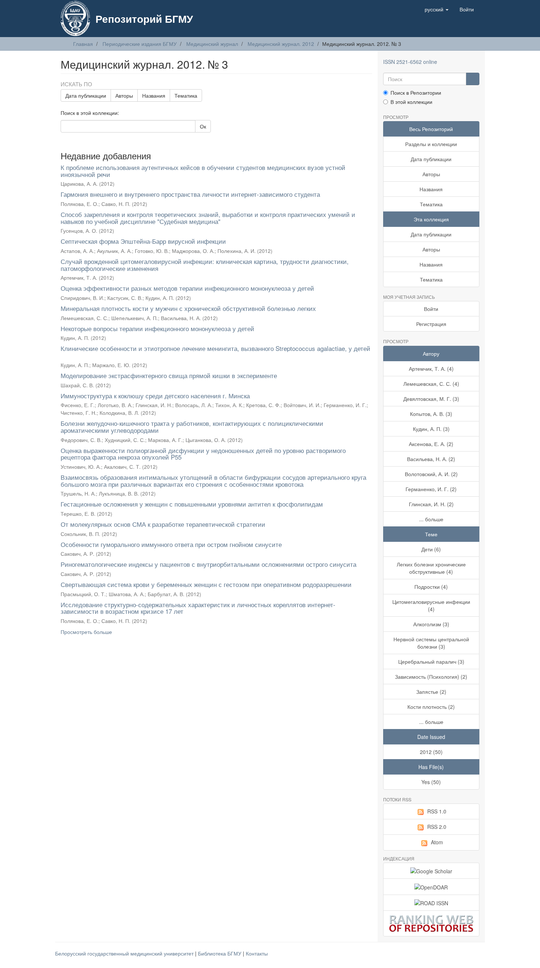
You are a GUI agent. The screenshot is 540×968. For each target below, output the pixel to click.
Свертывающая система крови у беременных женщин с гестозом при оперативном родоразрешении (206, 584)
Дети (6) (431, 549)
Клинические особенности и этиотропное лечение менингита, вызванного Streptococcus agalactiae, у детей (215, 348)
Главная (83, 43)
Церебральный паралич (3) (431, 661)
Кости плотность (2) (431, 706)
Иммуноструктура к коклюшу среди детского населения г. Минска (155, 395)
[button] (436, 9)
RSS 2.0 (436, 826)
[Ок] (472, 79)
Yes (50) (431, 782)
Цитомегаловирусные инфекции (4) (431, 605)
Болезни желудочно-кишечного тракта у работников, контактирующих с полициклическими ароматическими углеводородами (192, 426)
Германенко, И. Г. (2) (431, 489)
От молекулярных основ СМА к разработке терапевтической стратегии (163, 524)
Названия (153, 95)
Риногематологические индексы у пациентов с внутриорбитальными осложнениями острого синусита (208, 564)
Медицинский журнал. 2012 (281, 43)
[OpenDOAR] (431, 886)
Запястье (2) (431, 691)
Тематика (185, 95)
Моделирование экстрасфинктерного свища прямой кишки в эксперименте (169, 375)
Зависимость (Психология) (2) (431, 676)
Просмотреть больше (86, 631)
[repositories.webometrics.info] (431, 923)
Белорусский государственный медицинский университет (125, 953)
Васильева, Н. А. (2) (431, 459)
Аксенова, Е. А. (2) (431, 443)
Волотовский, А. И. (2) (431, 474)
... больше (431, 519)
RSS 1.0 (436, 811)
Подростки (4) (431, 586)
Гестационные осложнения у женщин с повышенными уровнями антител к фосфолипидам (192, 503)
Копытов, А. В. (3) (431, 413)
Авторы (124, 95)
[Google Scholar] (431, 871)
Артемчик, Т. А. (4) (431, 368)
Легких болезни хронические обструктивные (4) (431, 568)
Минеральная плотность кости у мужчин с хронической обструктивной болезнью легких (188, 308)
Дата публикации (85, 95)
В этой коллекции (411, 101)
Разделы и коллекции (431, 144)
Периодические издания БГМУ (139, 43)
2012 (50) (431, 751)
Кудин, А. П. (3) (431, 428)
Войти (431, 308)
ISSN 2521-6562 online (410, 61)
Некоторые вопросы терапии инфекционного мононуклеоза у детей (157, 328)
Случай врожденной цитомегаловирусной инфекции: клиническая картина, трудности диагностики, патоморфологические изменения (205, 265)
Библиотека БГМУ (220, 953)
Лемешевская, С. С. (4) (431, 383)
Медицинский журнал (212, 43)
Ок (203, 126)
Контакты (257, 953)
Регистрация (431, 323)
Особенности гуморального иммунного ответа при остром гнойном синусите (171, 544)
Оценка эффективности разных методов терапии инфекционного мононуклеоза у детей (187, 288)
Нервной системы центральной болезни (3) (431, 642)
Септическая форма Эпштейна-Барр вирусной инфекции (143, 241)
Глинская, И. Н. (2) (431, 504)
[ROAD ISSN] (431, 903)
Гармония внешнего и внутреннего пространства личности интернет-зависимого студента (190, 194)
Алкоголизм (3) (431, 624)
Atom (437, 842)
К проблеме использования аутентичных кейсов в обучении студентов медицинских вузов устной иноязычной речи (203, 171)
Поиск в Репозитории (415, 92)
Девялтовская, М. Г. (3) (431, 398)
